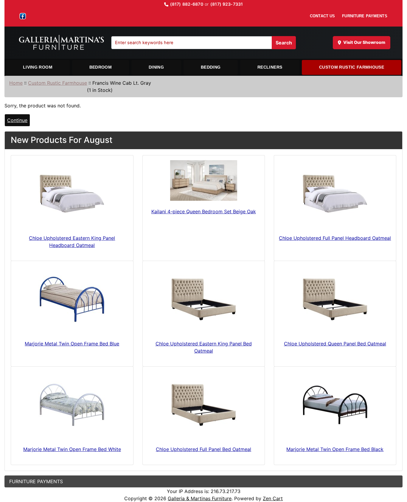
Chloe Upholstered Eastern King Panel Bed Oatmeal (204, 347)
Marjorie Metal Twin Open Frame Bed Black (334, 449)
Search (284, 43)
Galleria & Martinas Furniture (200, 498)
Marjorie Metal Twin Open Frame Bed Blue (72, 344)
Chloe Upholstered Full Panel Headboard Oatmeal (335, 238)
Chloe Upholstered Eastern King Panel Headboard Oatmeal (72, 241)
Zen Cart (273, 498)
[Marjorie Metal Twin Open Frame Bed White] (72, 404)
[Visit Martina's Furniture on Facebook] (22, 16)
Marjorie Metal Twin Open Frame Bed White (72, 449)
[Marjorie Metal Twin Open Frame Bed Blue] (72, 299)
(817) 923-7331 (226, 4)
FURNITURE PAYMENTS (364, 16)
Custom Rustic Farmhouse (351, 67)
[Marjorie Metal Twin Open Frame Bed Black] (335, 404)
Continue (17, 120)
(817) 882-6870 (186, 4)
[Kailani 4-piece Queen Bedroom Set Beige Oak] (203, 180)
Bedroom (100, 67)
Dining (156, 67)
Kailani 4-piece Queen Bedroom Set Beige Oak (203, 211)
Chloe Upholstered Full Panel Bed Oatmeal (203, 449)
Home (16, 83)
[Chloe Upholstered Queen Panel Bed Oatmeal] (335, 299)
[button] (396, 472)
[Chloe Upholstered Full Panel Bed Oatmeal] (203, 404)
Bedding (210, 67)
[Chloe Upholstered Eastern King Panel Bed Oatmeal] (203, 299)
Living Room (37, 67)
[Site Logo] (64, 42)
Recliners (269, 67)
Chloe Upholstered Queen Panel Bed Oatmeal (335, 344)
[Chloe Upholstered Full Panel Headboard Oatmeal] (335, 193)
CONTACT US (322, 16)
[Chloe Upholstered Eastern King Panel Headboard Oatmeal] (72, 193)
